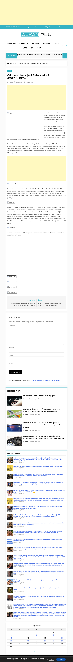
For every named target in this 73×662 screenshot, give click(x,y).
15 (53, 638)
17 (11, 641)
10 (11, 638)
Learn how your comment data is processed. (46, 380)
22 (53, 641)
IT (32, 48)
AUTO (25, 48)
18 (19, 641)
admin (11, 82)
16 (62, 638)
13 (36, 638)
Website (11, 363)
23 (62, 641)
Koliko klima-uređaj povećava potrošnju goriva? (40, 396)
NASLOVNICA (11, 43)
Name (11, 348)
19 (28, 641)
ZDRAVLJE (35, 43)
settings (51, 660)
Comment (12, 326)
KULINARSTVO (23, 43)
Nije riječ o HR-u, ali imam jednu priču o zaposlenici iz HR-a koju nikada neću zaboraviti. (38, 466)
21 (45, 641)
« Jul (35, 651)
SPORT (39, 48)
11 (19, 638)
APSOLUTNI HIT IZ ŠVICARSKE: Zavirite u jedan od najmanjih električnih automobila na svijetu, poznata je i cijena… (43, 425)
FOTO (55, 43)
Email (11, 355)
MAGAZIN (46, 43)
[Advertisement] (36, 12)
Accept (61, 659)
